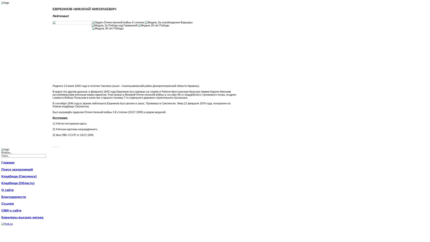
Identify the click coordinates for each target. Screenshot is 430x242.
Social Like (56, 147)
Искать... (6, 152)
